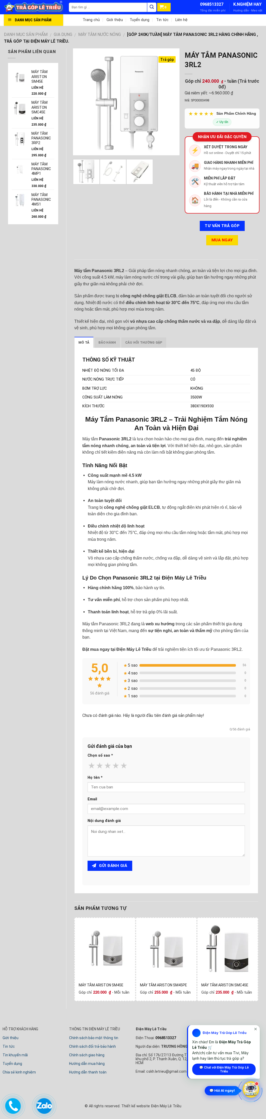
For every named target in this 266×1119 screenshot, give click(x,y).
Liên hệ (181, 20)
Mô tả (83, 342)
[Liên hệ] (12, 1105)
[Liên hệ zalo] (43, 1105)
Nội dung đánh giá (104, 821)
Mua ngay (222, 240)
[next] (171, 101)
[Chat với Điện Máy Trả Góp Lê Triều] (251, 1090)
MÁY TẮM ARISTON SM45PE (163, 985)
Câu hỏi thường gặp (144, 342)
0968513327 (211, 4)
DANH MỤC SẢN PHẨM (26, 34)
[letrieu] (36, 7)
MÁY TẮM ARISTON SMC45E (224, 985)
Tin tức (162, 20)
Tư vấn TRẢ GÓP (222, 225)
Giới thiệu (115, 20)
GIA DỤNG (63, 34)
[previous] (81, 101)
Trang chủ (91, 20)
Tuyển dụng (139, 20)
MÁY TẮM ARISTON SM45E (101, 985)
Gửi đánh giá (112, 865)
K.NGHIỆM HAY (247, 4)
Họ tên (95, 777)
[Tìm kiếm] (151, 7)
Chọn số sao (100, 755)
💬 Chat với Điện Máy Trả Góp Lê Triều (224, 1069)
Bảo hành (107, 342)
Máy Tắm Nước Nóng (99, 34)
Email (92, 799)
